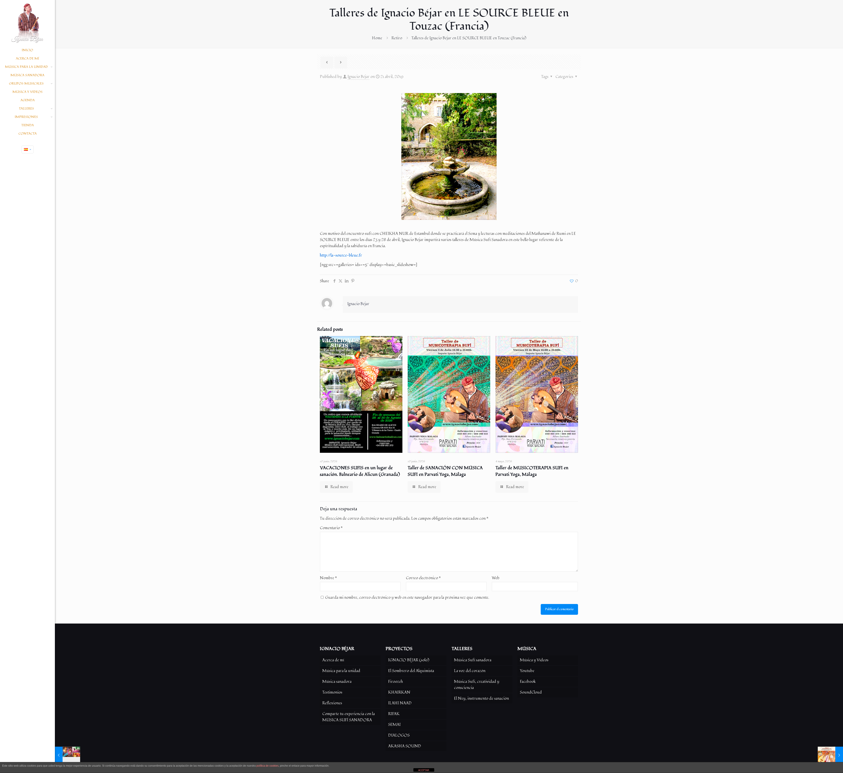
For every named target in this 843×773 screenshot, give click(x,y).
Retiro (396, 38)
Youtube (527, 671)
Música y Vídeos (534, 660)
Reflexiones (332, 703)
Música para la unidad (341, 671)
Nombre (328, 578)
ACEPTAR (423, 770)
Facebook (528, 681)
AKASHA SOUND (404, 746)
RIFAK (394, 714)
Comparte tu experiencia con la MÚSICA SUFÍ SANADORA (348, 717)
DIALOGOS (399, 735)
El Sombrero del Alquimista (411, 671)
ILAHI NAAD (400, 703)
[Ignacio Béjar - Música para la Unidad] (27, 23)
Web (495, 578)
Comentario (331, 528)
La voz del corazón (469, 671)
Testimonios (332, 692)
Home (377, 38)
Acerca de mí (333, 660)
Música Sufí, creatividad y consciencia (476, 684)
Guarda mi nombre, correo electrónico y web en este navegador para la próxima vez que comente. (407, 597)
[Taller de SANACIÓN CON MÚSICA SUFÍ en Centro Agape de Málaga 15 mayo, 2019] (830, 755)
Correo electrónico (423, 578)
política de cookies (267, 765)
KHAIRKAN (399, 692)
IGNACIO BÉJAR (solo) (408, 660)
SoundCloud (531, 692)
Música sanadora (336, 681)
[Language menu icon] (28, 149)
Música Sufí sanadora (472, 660)
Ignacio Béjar (358, 76)
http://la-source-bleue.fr (341, 255)
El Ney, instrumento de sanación (481, 698)
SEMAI (394, 724)
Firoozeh (395, 681)
